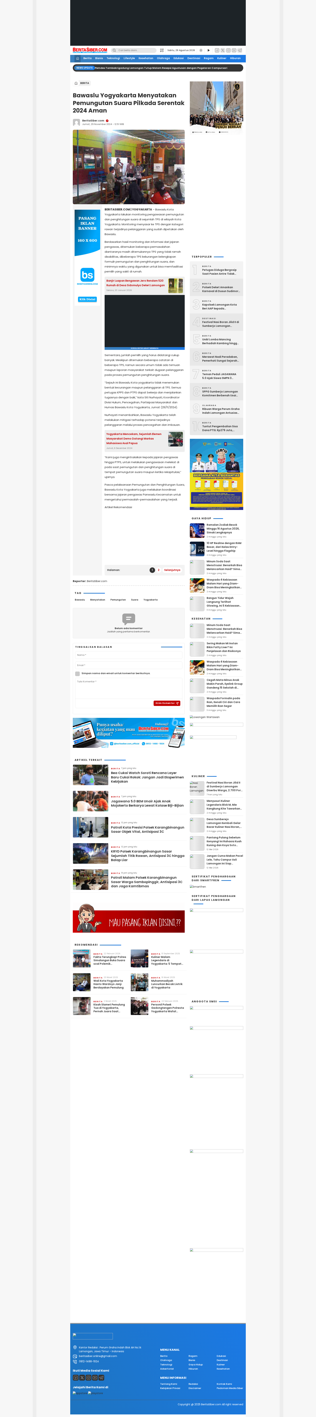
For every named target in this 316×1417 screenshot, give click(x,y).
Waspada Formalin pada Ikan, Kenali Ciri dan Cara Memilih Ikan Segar (223, 702)
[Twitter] (222, 50)
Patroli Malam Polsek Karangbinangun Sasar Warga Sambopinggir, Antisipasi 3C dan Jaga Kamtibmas (147, 881)
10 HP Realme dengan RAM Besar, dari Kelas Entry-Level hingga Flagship (224, 547)
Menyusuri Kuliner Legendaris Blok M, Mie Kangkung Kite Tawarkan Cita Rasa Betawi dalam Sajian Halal (223, 808)
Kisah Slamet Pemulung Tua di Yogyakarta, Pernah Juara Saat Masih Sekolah (109, 1008)
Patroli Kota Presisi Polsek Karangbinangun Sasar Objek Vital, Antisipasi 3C (147, 829)
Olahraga (163, 58)
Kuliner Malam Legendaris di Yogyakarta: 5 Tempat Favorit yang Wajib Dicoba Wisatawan (166, 960)
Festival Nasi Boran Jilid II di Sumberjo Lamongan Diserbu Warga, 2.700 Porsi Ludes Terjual (220, 324)
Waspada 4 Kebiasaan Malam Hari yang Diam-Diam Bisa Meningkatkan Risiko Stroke (223, 585)
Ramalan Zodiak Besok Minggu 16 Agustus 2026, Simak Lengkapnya (223, 528)
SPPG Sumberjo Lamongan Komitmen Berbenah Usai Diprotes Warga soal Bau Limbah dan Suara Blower (220, 393)
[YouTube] (234, 50)
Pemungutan (118, 599)
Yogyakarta (151, 599)
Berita (87, 58)
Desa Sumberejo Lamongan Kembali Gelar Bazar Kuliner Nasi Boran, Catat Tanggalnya (224, 825)
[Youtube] (95, 1378)
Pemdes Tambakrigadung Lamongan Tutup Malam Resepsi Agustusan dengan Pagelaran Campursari (161, 68)
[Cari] (114, 50)
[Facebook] (217, 50)
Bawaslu (80, 599)
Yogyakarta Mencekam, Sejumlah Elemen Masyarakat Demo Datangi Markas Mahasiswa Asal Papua (133, 438)
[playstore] (95, 1393)
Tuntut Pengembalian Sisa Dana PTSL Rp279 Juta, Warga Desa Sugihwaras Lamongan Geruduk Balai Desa (220, 428)
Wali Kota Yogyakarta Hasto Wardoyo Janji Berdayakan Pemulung (108, 984)
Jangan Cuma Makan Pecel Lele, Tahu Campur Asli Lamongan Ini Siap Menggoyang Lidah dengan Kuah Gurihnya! (225, 863)
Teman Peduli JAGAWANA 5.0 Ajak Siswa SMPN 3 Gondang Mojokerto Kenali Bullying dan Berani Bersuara (221, 376)
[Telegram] (239, 50)
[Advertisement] (158, 25)
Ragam (209, 58)
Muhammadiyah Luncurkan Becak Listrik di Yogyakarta (167, 984)
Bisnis (99, 58)
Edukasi (179, 58)
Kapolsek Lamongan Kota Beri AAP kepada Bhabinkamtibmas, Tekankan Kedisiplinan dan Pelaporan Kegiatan (220, 307)
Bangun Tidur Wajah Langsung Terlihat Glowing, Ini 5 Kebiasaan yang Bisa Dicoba (223, 603)
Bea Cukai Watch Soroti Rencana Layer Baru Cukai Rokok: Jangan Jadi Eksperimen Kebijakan (147, 777)
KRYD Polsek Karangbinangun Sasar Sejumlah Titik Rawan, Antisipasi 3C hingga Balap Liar (148, 855)
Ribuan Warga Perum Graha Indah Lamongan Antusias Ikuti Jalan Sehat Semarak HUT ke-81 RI (221, 411)
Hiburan (235, 58)
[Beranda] (77, 58)
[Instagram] (228, 50)
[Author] (76, 122)
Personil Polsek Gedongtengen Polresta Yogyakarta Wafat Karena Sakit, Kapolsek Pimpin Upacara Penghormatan (167, 1008)
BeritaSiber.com (93, 120)
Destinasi (193, 58)
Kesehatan (146, 58)
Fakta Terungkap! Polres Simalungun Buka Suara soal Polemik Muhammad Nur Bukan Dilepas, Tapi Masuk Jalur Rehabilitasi (109, 960)
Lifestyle (129, 58)
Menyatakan (97, 599)
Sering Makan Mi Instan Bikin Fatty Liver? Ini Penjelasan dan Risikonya (224, 647)
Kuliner (221, 58)
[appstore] (80, 1393)
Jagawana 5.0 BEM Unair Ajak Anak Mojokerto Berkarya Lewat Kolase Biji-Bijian (147, 803)
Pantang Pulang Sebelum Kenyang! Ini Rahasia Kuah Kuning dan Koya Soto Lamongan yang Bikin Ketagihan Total (224, 845)
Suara (134, 599)
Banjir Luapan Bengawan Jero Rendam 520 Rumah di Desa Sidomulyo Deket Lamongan (135, 283)
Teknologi (113, 58)
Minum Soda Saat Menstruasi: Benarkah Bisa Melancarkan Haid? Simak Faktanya (224, 567)
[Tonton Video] (208, 50)
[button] (163, 50)
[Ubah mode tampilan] (200, 50)
